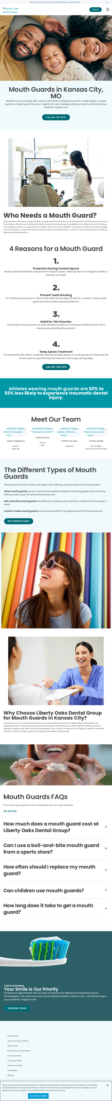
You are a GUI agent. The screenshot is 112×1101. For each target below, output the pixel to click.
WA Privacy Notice (14, 1065)
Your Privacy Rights (38, 1096)
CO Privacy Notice (14, 1060)
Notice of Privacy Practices (17, 1041)
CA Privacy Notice (14, 1056)
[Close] (108, 1085)
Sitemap (10, 1075)
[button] (107, 10)
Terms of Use (12, 1046)
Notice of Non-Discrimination (19, 1051)
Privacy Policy (12, 1036)
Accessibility (12, 1070)
